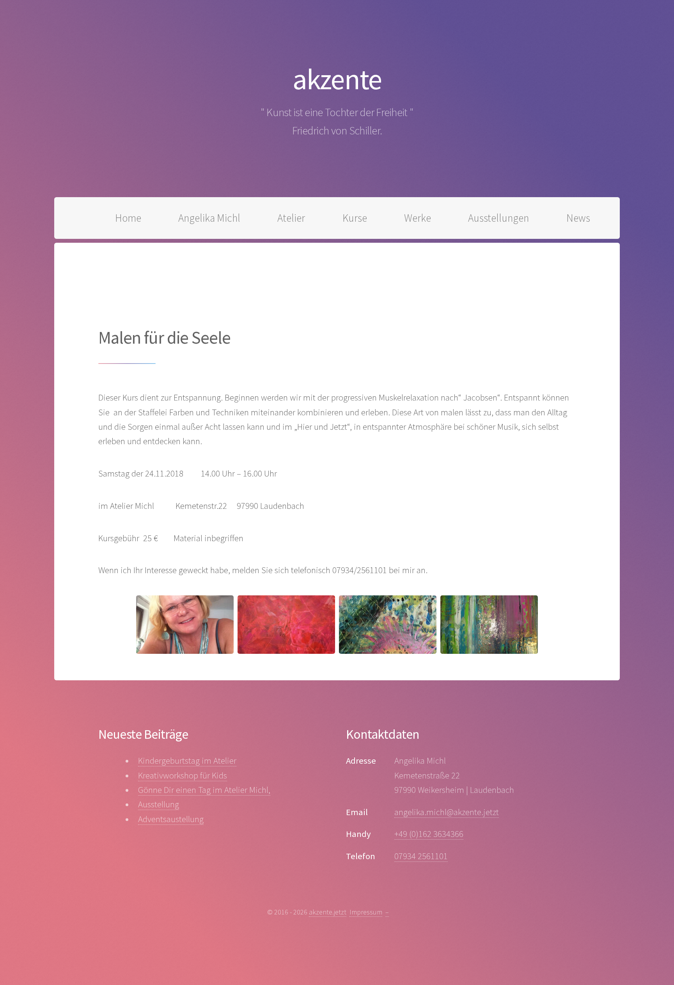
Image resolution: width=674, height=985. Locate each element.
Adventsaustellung (171, 819)
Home (128, 217)
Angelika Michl (209, 217)
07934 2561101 (421, 856)
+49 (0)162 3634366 (428, 833)
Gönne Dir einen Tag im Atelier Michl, (204, 789)
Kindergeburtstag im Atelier (187, 760)
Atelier (291, 217)
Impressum (365, 911)
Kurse (354, 217)
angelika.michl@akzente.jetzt (446, 812)
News (578, 217)
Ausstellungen (498, 217)
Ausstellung (158, 804)
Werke (417, 217)
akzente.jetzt (327, 911)
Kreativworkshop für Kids (182, 775)
